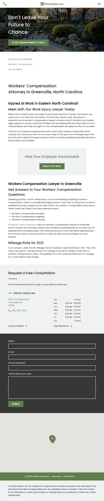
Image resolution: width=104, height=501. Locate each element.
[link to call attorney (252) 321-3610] (5, 4)
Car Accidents (15, 69)
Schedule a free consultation (22, 224)
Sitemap (56, 476)
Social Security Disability (20, 59)
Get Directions (61, 326)
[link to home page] (52, 3)
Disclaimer (69, 476)
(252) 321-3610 (18, 310)
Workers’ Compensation (20, 64)
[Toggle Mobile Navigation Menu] (99, 4)
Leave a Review (16, 326)
